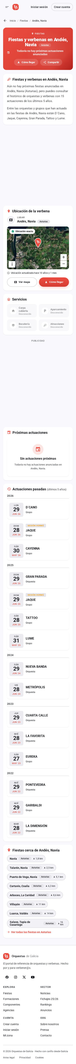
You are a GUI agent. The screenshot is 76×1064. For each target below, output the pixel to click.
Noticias (45, 993)
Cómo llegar (28, 62)
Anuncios (46, 1010)
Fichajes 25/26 (49, 998)
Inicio (13, 20)
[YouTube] (33, 977)
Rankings (46, 1004)
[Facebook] (7, 977)
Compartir (53, 62)
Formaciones (11, 998)
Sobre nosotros (49, 1024)
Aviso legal (9, 1057)
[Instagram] (15, 977)
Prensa (44, 1029)
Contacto (46, 1035)
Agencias (8, 1010)
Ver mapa (24, 282)
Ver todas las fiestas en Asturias (31, 932)
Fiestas (24, 20)
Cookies (39, 1057)
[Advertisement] (38, 166)
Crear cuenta (62, 7)
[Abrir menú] (7, 7)
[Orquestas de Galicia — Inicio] (15, 7)
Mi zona (8, 1035)
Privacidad (25, 1057)
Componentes (11, 1004)
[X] (24, 977)
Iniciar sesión (39, 7)
